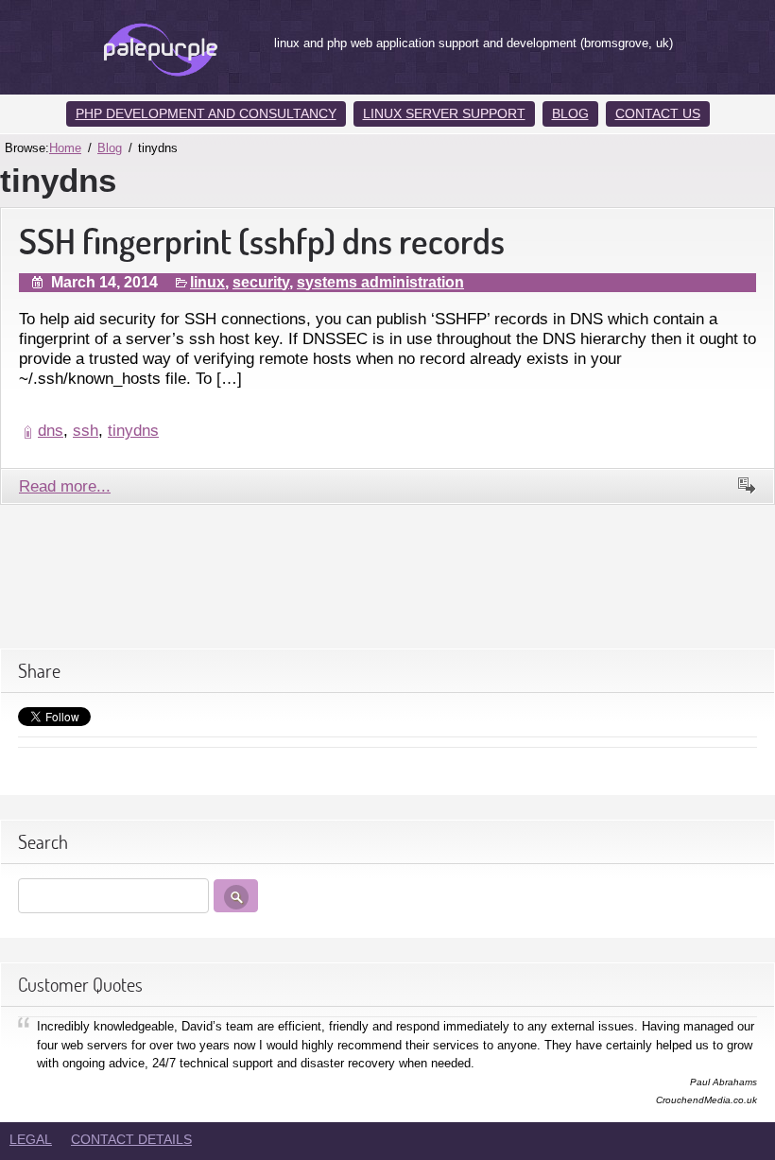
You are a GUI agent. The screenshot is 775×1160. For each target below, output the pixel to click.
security (260, 282)
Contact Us (657, 113)
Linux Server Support (444, 113)
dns (50, 430)
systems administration (380, 282)
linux (207, 282)
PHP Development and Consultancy (206, 113)
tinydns (133, 430)
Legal (30, 1139)
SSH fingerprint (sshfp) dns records (262, 241)
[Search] (236, 895)
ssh (85, 430)
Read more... (65, 485)
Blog (570, 113)
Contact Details (131, 1139)
